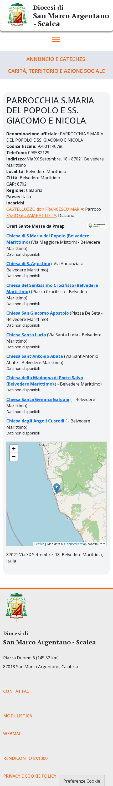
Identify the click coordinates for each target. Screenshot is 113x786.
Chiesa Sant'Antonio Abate (34, 356)
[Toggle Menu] (56, 39)
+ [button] (14, 448)
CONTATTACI (16, 691)
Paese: (13, 196)
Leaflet (39, 544)
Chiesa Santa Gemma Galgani (37, 399)
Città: (12, 178)
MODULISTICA (17, 716)
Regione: (15, 190)
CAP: (11, 184)
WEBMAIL (13, 734)
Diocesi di (48, 7)
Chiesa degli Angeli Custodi (35, 421)
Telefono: (16, 152)
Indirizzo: (16, 159)
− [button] (14, 456)
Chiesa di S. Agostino (28, 263)
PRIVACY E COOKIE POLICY (29, 776)
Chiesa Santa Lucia (26, 335)
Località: (15, 171)
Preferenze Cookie (81, 781)
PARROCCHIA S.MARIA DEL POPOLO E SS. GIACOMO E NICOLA (52, 444)
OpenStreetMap (75, 544)
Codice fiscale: (21, 146)
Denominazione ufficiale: (32, 134)
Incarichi (15, 203)
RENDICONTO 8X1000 (25, 758)
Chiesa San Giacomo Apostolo (37, 313)
